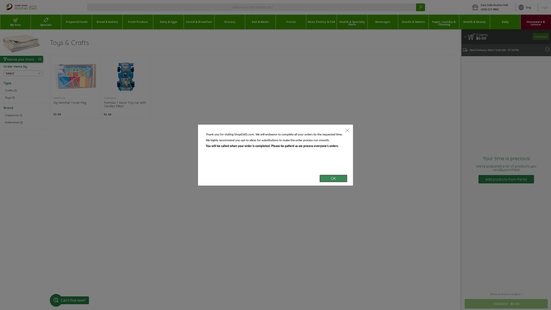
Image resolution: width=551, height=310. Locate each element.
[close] (347, 130)
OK (333, 178)
